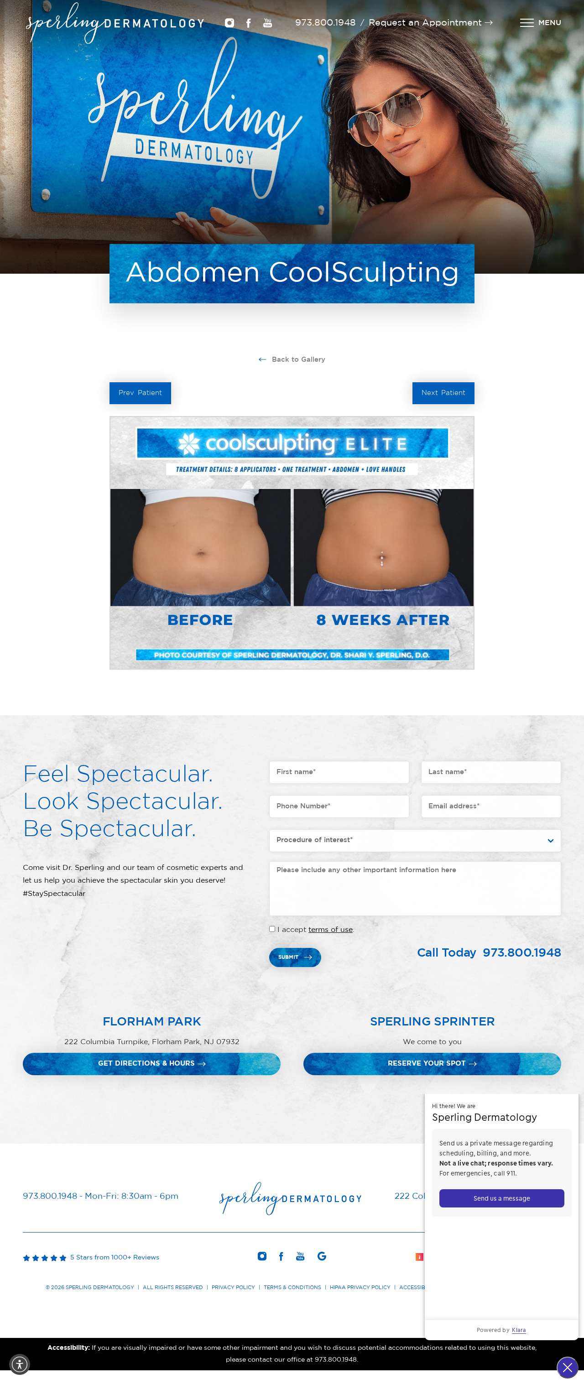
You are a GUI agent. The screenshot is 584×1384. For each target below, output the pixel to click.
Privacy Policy (233, 1287)
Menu (549, 22)
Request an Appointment (425, 22)
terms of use (330, 929)
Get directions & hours (146, 1063)
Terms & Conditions (292, 1287)
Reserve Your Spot (427, 1063)
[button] (19, 1364)
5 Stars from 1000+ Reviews (113, 1257)
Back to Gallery (297, 359)
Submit (288, 957)
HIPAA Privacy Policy (360, 1287)
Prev (140, 393)
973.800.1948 (325, 22)
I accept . (316, 929)
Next (444, 393)
